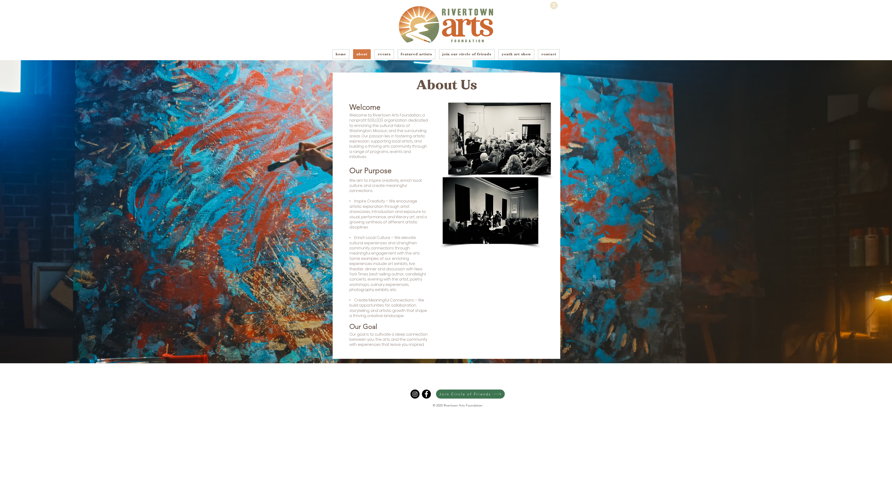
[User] (554, 5)
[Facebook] (426, 394)
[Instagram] (415, 394)
